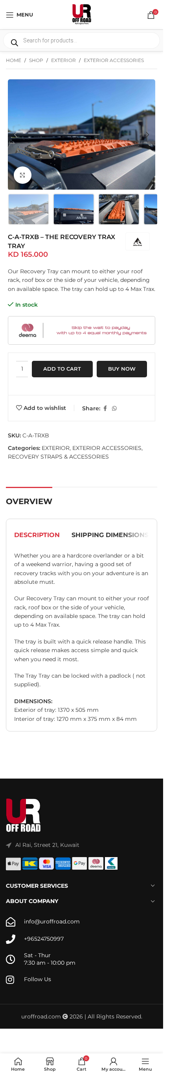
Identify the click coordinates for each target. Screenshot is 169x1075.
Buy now (122, 369)
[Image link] (23, 815)
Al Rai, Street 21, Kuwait (47, 844)
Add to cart (62, 369)
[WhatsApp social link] (114, 408)
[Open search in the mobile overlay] (81, 40)
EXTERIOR (63, 60)
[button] (16, 135)
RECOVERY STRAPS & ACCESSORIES (58, 456)
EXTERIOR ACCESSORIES (114, 60)
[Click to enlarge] (22, 175)
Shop (36, 60)
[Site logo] (82, 14)
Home (13, 60)
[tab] (37, 535)
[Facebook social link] (105, 408)
